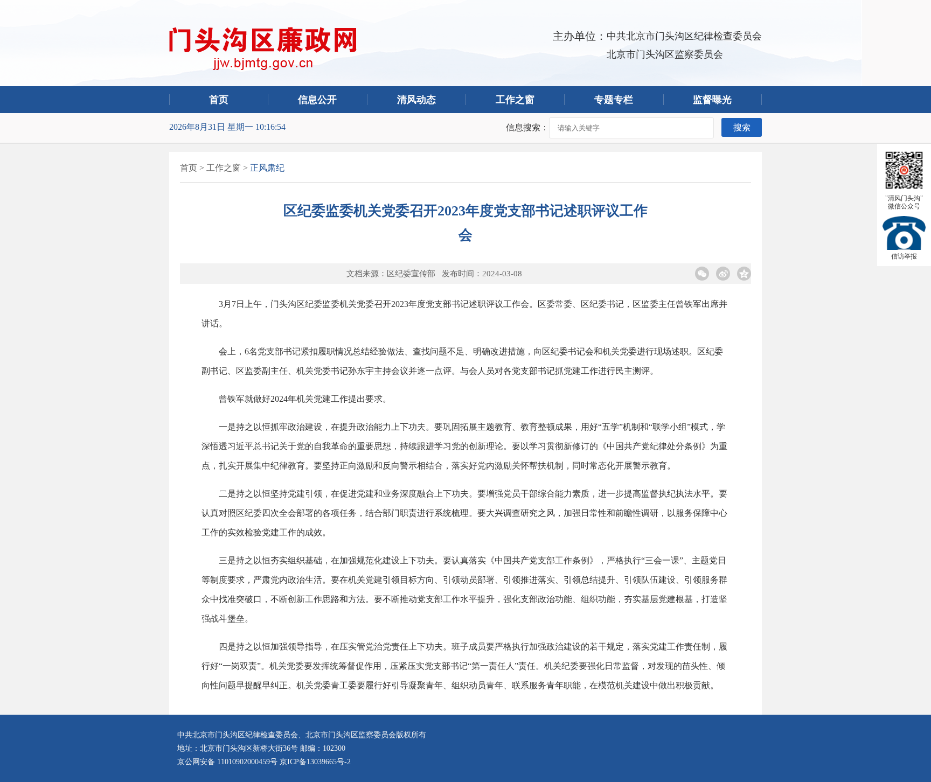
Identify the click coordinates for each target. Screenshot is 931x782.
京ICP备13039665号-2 (315, 762)
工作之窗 (515, 99)
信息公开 (317, 99)
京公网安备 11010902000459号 (227, 762)
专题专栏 (613, 99)
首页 (218, 99)
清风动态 (416, 99)
